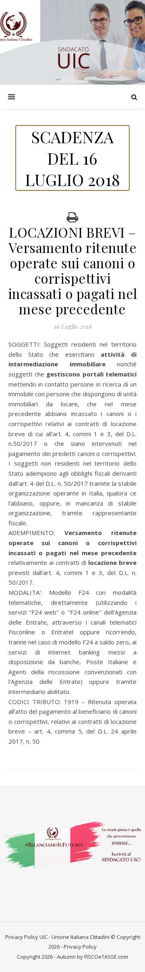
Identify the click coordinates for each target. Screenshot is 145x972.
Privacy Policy (21, 937)
